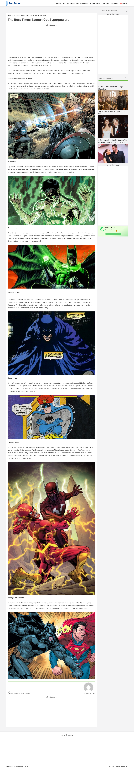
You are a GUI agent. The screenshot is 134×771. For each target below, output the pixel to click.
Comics (58, 3)
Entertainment (95, 3)
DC (15, 693)
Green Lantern (20, 693)
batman (11, 693)
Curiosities (71, 3)
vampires (27, 693)
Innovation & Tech (82, 3)
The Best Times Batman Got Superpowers (32, 15)
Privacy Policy (121, 766)
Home (9, 15)
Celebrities (114, 3)
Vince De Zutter (90, 694)
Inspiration (105, 3)
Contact (112, 766)
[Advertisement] (51, 40)
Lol (64, 3)
